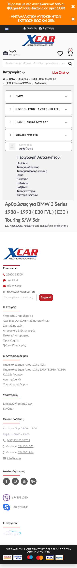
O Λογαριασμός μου (15, 384)
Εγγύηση (8, 408)
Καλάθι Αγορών (13, 374)
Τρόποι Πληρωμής (14, 345)
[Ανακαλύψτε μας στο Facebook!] (7, 481)
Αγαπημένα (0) (12, 379)
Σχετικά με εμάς (13, 325)
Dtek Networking (39, 551)
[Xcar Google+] (34, 481)
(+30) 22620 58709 (18, 440)
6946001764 (26, 452)
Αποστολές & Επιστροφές (19, 330)
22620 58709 (14, 274)
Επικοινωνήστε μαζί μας (18, 403)
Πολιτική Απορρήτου (16, 335)
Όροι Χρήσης (11, 340)
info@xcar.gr (14, 285)
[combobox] (42, 96)
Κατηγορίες (12, 72)
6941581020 (20, 497)
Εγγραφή (46, 297)
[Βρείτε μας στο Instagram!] (16, 481)
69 (19, 446)
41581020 (27, 446)
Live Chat (12, 280)
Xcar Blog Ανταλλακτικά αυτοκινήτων (26, 320)
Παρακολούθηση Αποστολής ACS (24, 364)
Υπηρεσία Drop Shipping (18, 315)
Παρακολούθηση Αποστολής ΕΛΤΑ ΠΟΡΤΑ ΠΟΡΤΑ (34, 369)
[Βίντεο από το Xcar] (25, 481)
